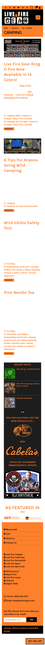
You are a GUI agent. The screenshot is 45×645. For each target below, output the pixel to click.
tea (14, 346)
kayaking (35, 270)
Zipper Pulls (12, 583)
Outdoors (26, 115)
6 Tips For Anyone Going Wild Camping (21, 165)
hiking (27, 270)
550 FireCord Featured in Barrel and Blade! (30, 399)
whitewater (9, 349)
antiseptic (11, 334)
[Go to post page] (14, 373)
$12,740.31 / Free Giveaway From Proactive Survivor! (31, 385)
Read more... (9, 128)
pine (23, 343)
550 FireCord (12, 571)
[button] (32, 7)
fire (13, 270)
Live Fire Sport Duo (15, 566)
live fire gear (22, 121)
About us (10, 538)
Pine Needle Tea (19, 292)
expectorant (10, 340)
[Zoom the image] (12, 516)
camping (11, 115)
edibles (7, 270)
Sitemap (7, 628)
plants (17, 273)
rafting (29, 343)
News (18, 115)
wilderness (9, 276)
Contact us (11, 543)
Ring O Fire (25, 85)
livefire (7, 343)
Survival (28, 118)
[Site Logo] (16, 17)
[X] (10, 7)
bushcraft (24, 267)
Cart (8, 534)
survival (28, 124)
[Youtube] (18, 7)
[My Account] (39, 7)
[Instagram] (22, 7)
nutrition (16, 343)
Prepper (8, 118)
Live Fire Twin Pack (15, 557)
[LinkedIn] (27, 7)
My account (11, 529)
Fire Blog (11, 264)
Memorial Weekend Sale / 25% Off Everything (31, 370)
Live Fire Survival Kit (16, 560)
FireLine (10, 580)
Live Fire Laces (13, 577)
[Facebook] (6, 7)
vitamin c (30, 346)
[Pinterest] (14, 7)
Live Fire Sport (13, 563)
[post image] (22, 48)
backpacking (13, 267)
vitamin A (21, 346)
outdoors (33, 121)
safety (24, 273)
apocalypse (22, 334)
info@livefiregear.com (23, 601)
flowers (20, 270)
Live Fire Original (14, 554)
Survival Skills (30, 206)
